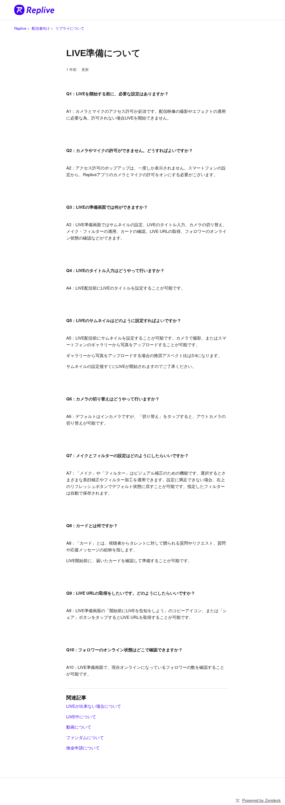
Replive (20, 28)
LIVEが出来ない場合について (93, 706)
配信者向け (41, 28)
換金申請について (83, 748)
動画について (78, 727)
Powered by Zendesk (261, 800)
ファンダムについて (85, 737)
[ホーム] (34, 10)
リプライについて (69, 28)
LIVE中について (81, 716)
